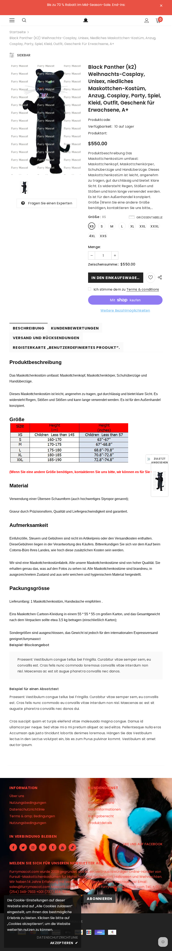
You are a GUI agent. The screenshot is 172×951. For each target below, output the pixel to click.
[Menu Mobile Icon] (11, 20)
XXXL (154, 226)
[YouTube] (62, 847)
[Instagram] (33, 847)
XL (132, 226)
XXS (103, 236)
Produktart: (97, 133)
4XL (92, 236)
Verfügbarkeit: (100, 126)
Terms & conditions (142, 289)
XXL (142, 226)
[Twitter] (23, 847)
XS (91, 226)
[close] (161, 5)
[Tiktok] (72, 847)
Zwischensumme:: (103, 264)
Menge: (94, 247)
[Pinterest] (43, 847)
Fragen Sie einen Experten (50, 203)
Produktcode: (99, 119)
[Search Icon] (24, 20)
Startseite (17, 32)
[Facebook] (13, 847)
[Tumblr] (52, 847)
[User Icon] (147, 20)
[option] (159, 481)
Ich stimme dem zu (109, 289)
